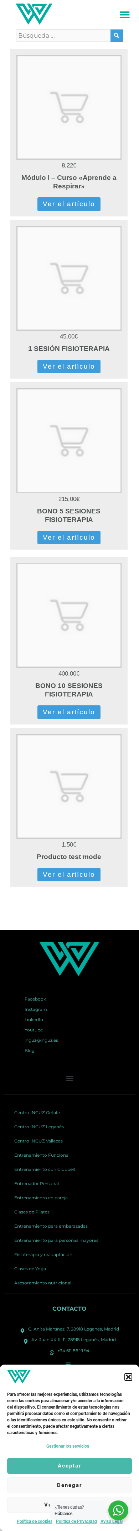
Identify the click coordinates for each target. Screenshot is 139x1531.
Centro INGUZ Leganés (39, 1126)
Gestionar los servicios (67, 1446)
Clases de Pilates (32, 1212)
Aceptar (69, 1466)
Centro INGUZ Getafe (37, 1112)
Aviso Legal (112, 1521)
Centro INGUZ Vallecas (38, 1141)
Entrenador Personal (36, 1183)
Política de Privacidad (76, 1521)
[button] (128, 1377)
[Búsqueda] (116, 35)
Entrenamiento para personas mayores (56, 1240)
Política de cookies (34, 1521)
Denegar (69, 1485)
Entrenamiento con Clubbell (44, 1169)
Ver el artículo (69, 204)
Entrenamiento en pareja (41, 1197)
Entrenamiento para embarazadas (51, 1226)
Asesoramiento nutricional (42, 1282)
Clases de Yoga (30, 1268)
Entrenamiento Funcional (42, 1155)
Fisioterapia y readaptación (43, 1254)
